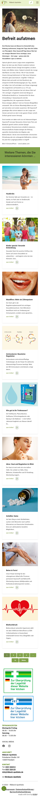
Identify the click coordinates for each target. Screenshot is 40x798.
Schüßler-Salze (12, 516)
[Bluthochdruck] (20, 609)
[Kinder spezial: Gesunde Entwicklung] (20, 229)
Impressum (10, 789)
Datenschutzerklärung (24, 789)
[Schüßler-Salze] (20, 500)
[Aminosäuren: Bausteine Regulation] (20, 338)
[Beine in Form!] (20, 554)
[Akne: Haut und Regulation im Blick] (20, 448)
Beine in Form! (11, 570)
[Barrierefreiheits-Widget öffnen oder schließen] (4, 788)
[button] (37, 2)
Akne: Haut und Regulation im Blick (20, 464)
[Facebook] (4, 746)
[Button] (31, 2)
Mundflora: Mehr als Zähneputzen (19, 300)
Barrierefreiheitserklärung (20, 792)
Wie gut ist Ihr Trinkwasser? (17, 410)
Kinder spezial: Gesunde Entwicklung (15, 247)
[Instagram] (9, 746)
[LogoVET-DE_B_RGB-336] (18, 708)
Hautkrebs (10, 194)
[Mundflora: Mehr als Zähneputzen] (20, 283)
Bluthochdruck (11, 625)
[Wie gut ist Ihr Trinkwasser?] (20, 394)
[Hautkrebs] (20, 178)
